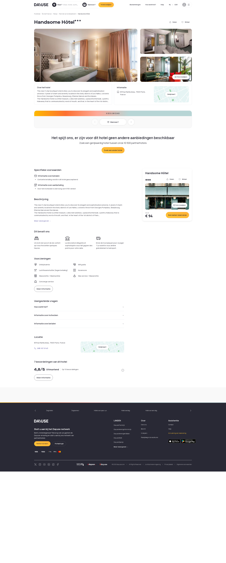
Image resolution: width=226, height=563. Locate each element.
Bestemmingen (135, 5)
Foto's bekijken (182, 77)
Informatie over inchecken (46, 315)
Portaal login (59, 444)
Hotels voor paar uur (100, 411)
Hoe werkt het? (150, 5)
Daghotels (49, 411)
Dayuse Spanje (118, 442)
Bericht (143, 429)
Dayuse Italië (118, 438)
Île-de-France (46, 14)
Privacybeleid (168, 464)
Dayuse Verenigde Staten (122, 434)
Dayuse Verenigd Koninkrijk (122, 429)
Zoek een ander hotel (113, 150)
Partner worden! (42, 444)
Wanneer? (114, 122)
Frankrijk (37, 14)
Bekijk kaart (171, 94)
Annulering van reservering (177, 433)
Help (162, 5)
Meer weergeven (41, 221)
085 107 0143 (42, 348)
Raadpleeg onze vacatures (149, 437)
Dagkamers (75, 411)
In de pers (144, 433)
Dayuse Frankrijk (119, 425)
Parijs (55, 14)
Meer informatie (43, 289)
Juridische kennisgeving (153, 464)
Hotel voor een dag (151, 411)
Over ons (144, 425)
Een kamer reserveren (177, 215)
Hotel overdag (125, 411)
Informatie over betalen (45, 323)
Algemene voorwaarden (184, 464)
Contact (170, 425)
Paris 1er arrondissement (67, 14)
